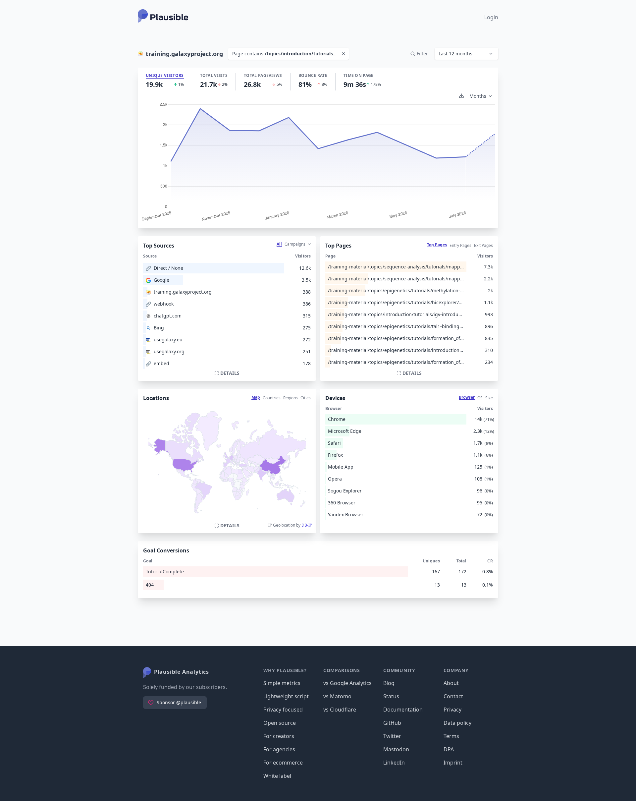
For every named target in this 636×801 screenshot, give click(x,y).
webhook (164, 304)
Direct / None (168, 268)
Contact (453, 696)
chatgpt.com (168, 316)
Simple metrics (281, 683)
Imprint (453, 762)
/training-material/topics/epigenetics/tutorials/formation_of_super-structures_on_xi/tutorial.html (396, 338)
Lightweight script (286, 696)
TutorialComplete (165, 571)
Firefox (335, 455)
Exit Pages (483, 245)
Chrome (336, 419)
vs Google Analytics (347, 683)
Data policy (457, 722)
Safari (334, 443)
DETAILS (229, 373)
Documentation (403, 709)
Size (489, 398)
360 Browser (341, 502)
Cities (305, 398)
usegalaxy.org (169, 351)
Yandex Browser (345, 514)
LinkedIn (394, 762)
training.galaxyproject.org (183, 292)
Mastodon (396, 749)
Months (477, 96)
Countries (272, 398)
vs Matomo (337, 696)
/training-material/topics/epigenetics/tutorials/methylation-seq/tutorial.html (396, 290)
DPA (449, 749)
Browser (467, 397)
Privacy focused (283, 709)
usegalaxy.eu (168, 339)
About (451, 683)
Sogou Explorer (345, 490)
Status (391, 696)
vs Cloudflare (339, 709)
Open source (279, 722)
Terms (451, 736)
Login (491, 17)
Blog (389, 683)
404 (150, 585)
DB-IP (306, 525)
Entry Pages (460, 245)
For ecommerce (283, 762)
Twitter (392, 736)
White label (277, 775)
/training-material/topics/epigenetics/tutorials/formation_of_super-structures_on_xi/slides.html (396, 362)
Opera (335, 479)
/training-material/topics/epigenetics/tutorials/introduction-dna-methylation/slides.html (396, 350)
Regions (290, 398)
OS (480, 398)
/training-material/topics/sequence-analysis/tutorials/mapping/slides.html (396, 278)
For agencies (279, 749)
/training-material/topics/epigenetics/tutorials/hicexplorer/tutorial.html (396, 302)
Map (255, 397)
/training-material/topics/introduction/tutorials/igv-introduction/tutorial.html (396, 314)
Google (161, 280)
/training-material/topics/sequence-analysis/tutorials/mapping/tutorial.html (396, 266)
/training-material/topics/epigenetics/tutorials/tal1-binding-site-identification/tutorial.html (396, 326)
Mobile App (340, 467)
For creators (278, 736)
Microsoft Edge (344, 431)
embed (161, 363)
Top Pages (437, 245)
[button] (466, 54)
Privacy (452, 709)
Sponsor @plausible (179, 702)
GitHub (392, 722)
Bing (159, 327)
